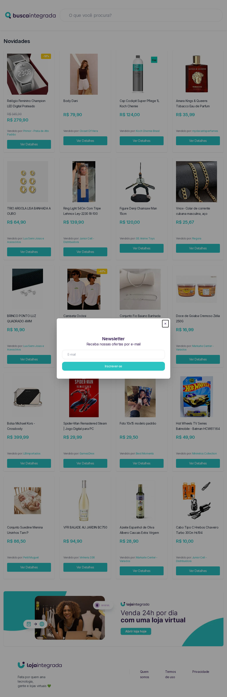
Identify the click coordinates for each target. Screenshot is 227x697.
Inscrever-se (113, 366)
